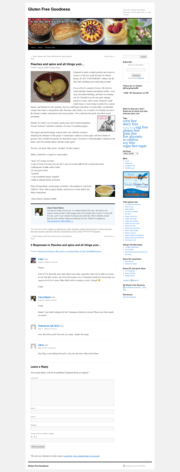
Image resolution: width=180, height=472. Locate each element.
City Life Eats (129, 249)
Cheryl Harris (55, 67)
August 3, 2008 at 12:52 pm (48, 262)
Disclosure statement (129, 297)
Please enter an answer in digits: (42, 433)
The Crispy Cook (130, 240)
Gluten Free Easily (131, 218)
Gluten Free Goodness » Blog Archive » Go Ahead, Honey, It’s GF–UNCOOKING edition (69, 251)
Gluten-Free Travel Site (132, 228)
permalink (96, 231)
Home (33, 47)
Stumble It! (126, 280)
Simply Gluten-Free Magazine (134, 235)
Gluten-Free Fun (130, 226)
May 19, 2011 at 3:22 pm (47, 348)
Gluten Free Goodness (49, 9)
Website (34, 425)
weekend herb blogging (87, 229)
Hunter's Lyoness (130, 233)
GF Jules (128, 214)
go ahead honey (60, 229)
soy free (74, 231)
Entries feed (128, 163)
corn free (108, 229)
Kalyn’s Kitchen (130, 273)
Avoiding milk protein (132, 247)
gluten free (49, 231)
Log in (127, 161)
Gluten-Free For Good (132, 223)
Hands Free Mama (131, 264)
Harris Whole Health (131, 230)
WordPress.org (129, 168)
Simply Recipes (130, 275)
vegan (79, 231)
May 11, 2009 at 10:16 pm (47, 329)
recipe (69, 229)
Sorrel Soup (109, 56)
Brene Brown (129, 261)
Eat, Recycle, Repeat (131, 211)
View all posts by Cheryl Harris (60, 221)
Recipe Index (50, 47)
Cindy (41, 258)
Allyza (41, 344)
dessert (51, 229)
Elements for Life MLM (48, 325)
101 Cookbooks (130, 271)
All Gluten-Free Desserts (133, 204)
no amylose (130, 139)
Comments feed (130, 165)
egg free (41, 231)
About (40, 47)
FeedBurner (140, 78)
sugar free (130, 145)
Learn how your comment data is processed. (81, 455)
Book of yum (129, 207)
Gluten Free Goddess (131, 221)
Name (33, 408)
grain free (56, 231)
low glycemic (65, 231)
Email (33, 416)
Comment (35, 378)
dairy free (34, 231)
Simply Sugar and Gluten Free (134, 237)
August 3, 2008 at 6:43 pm (47, 300)
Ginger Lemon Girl (131, 216)
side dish (75, 229)
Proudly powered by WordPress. (136, 466)
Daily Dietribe (129, 209)
